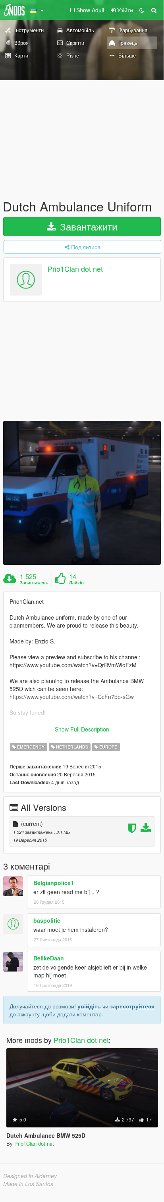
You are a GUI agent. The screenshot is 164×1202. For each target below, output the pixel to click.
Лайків (76, 582)
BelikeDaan (48, 958)
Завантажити (87, 226)
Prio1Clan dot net (75, 269)
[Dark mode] (141, 10)
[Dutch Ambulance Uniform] (82, 493)
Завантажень (34, 582)
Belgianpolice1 (53, 883)
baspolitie (46, 920)
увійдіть (89, 1006)
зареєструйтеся (132, 1006)
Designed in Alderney (30, 1176)
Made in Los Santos (28, 1184)
